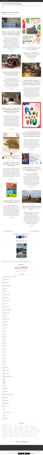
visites (4, 438)
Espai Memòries (6, 312)
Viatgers (25, 436)
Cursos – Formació (6, 300)
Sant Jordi (5, 406)
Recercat (18, 434)
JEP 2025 (4, 364)
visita (35, 436)
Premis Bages (5, 388)
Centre (4, 291)
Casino (32, 425)
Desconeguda (33, 427)
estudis (10, 429)
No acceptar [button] (27, 453)
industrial (10, 430)
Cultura (26, 427)
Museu (17, 432)
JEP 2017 (4, 340)
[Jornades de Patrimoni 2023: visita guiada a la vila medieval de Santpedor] (11, 145)
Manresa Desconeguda (7, 376)
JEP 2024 (9, 30)
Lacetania (32, 430)
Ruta (28, 434)
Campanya (5, 288)
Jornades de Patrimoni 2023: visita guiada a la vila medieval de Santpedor (11, 164)
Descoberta (5, 303)
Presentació (33, 165)
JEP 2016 (4, 337)
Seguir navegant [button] (21, 453)
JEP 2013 (4, 327)
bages (16, 425)
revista (23, 434)
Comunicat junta (6, 294)
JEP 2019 (4, 346)
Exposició (4, 315)
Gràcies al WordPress (30, 450)
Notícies (13, 30)
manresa (4, 432)
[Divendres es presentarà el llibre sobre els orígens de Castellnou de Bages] (31, 196)
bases (21, 425)
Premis (4, 385)
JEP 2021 (4, 352)
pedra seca (29, 432)
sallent (33, 434)
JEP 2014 (4, 330)
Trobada (4, 415)
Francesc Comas (35, 429)
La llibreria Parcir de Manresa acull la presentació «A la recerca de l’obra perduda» (31, 169)
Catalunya (4, 427)
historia (4, 430)
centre (15, 427)
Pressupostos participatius (8, 394)
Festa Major (5, 321)
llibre (37, 430)
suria (16, 436)
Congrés (20, 427)
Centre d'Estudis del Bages (12, 4)
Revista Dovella (6, 403)
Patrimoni (13, 160)
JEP (20, 430)
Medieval (11, 432)
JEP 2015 (4, 334)
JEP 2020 (4, 349)
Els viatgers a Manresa (7, 309)
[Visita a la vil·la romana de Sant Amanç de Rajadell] (31, 31)
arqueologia (4, 425)
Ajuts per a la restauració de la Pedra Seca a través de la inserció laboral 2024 (11, 73)
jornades (25, 430)
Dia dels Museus (6, 306)
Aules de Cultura (6, 279)
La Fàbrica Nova (6, 370)
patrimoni (23, 432)
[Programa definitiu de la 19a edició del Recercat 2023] (11, 190)
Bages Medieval (6, 282)
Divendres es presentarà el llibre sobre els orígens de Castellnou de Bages (31, 208)
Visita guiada (33, 46)
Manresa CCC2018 (6, 373)
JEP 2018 (4, 343)
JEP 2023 (29, 130)
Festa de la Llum (6, 318)
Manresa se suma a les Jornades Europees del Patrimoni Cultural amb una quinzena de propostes (11, 33)
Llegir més (32, 453)
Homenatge (5, 324)
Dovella (4, 429)
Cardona (27, 425)
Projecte (11, 434)
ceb (10, 427)
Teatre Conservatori (7, 412)
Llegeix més (11, 51)
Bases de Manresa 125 (7, 285)
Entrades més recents (34, 231)
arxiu (10, 425)
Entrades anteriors (8, 231)
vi (21, 436)
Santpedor (11, 436)
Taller (4, 409)
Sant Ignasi (5, 436)
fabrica (21, 429)
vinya (30, 436)
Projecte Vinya (5, 400)
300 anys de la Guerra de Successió (9, 276)
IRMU (16, 430)
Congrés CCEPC (6, 297)
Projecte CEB (5, 397)
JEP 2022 (4, 355)
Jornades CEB (29, 78)
